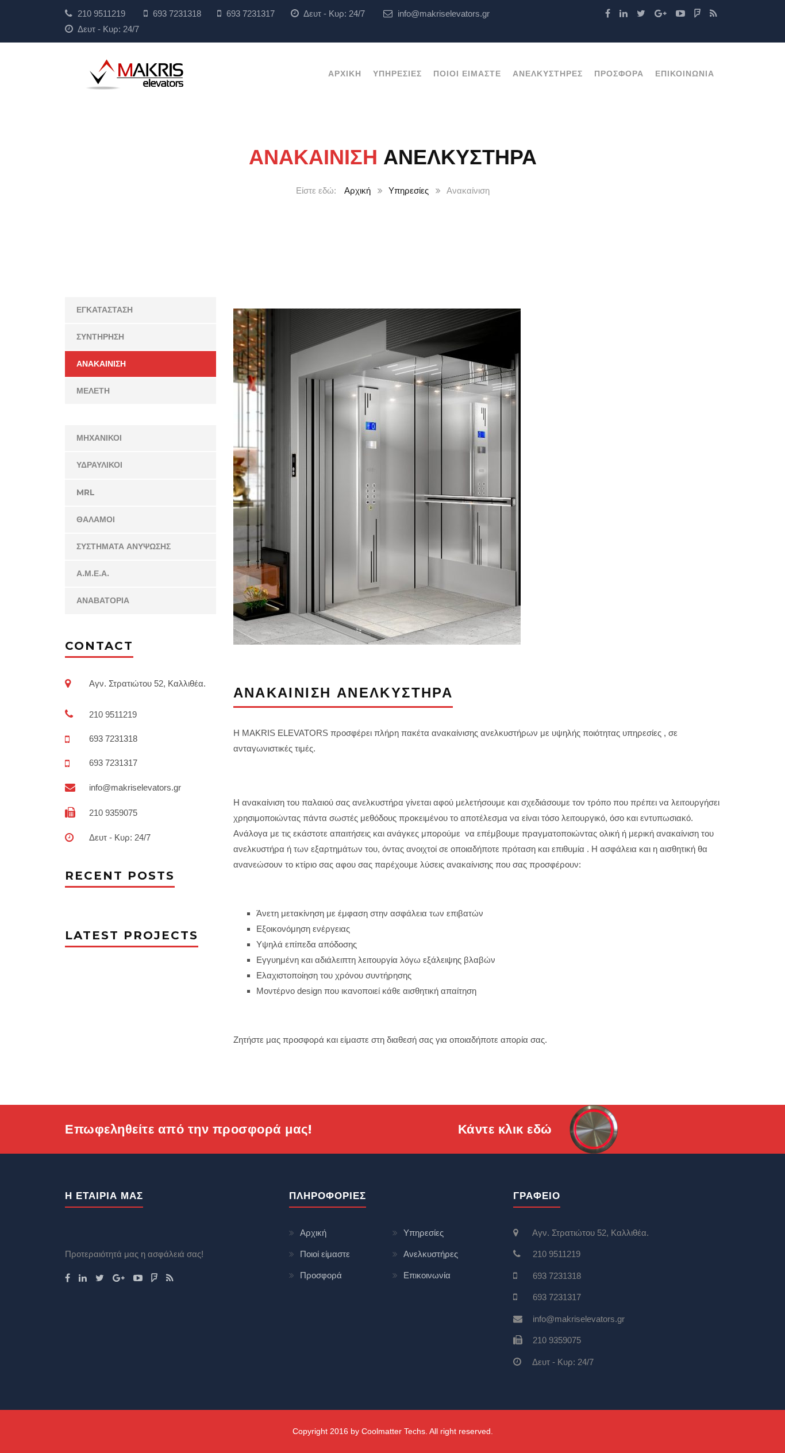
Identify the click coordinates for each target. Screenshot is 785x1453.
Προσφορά (321, 1275)
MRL (85, 492)
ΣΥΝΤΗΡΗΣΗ (100, 337)
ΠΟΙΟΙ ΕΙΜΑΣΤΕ (467, 73)
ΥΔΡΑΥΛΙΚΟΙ (99, 465)
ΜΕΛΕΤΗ (93, 391)
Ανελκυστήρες (430, 1254)
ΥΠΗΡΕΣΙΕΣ (397, 73)
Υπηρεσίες (408, 190)
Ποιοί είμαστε (325, 1254)
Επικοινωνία (427, 1275)
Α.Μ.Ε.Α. (92, 573)
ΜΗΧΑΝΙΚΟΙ (99, 438)
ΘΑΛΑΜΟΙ (95, 519)
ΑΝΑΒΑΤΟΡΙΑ (102, 600)
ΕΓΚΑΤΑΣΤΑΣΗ (104, 310)
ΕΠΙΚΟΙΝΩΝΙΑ (684, 73)
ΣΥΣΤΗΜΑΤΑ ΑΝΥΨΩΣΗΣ (123, 546)
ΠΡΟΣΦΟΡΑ (619, 73)
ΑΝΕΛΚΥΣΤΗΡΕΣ (548, 73)
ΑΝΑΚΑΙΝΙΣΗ (101, 364)
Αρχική (357, 190)
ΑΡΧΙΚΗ (344, 73)
